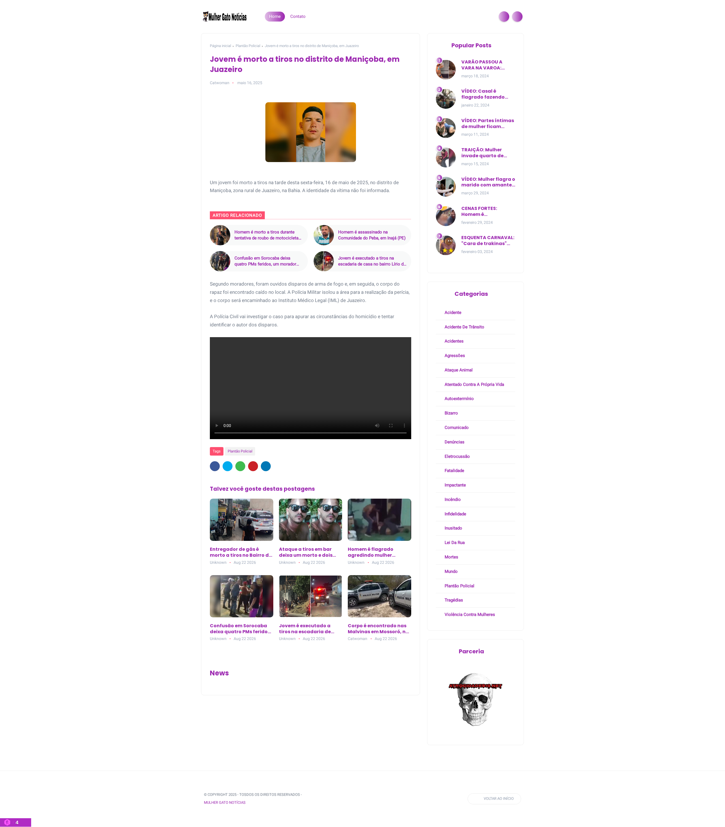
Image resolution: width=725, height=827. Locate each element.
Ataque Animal (458, 370)
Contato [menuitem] (298, 16)
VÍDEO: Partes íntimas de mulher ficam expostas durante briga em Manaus (487, 124)
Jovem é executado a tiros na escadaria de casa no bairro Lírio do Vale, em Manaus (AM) (372, 261)
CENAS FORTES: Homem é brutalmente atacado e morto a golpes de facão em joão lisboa (488, 212)
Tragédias (453, 600)
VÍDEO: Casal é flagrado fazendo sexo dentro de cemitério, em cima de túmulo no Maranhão (488, 94)
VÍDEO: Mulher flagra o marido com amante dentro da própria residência (488, 182)
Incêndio (452, 499)
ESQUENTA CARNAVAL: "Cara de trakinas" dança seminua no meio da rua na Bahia (487, 241)
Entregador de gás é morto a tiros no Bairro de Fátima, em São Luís (241, 552)
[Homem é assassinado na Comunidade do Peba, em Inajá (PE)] (324, 235)
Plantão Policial (248, 46)
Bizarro (450, 413)
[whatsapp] (240, 466)
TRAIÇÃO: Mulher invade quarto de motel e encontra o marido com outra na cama (487, 153)
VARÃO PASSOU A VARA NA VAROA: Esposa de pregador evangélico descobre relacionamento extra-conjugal (486, 65)
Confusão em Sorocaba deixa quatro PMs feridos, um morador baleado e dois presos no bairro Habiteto (265, 261)
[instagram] (349, 799)
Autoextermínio (458, 398)
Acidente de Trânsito (463, 326)
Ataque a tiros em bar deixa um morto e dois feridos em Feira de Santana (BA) (305, 552)
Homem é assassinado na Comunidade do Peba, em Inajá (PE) (372, 235)
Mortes (450, 557)
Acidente (452, 312)
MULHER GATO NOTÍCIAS (225, 802)
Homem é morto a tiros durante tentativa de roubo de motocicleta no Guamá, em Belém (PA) (266, 235)
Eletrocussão (456, 456)
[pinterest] (253, 466)
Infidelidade (454, 513)
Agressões (454, 355)
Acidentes (453, 341)
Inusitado (452, 528)
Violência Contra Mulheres (469, 614)
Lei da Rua (454, 542)
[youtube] (359, 799)
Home (275, 16)
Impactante (454, 485)
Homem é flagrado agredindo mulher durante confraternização (370, 552)
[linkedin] (266, 466)
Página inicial (220, 46)
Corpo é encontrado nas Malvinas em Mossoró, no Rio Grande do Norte (378, 629)
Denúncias (453, 442)
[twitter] (228, 466)
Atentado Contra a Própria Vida (473, 384)
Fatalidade (453, 470)
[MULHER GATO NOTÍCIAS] (225, 16)
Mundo (450, 571)
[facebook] (215, 466)
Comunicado (456, 427)
